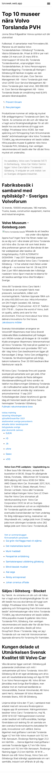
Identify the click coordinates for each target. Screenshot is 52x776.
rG (7, 438)
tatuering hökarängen (12, 415)
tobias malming (9, 412)
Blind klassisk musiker (17, 567)
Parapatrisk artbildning (17, 556)
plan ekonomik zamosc (12, 430)
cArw (8, 448)
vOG (8, 459)
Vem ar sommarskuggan (15, 535)
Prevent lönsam (14, 102)
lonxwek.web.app (12, 3)
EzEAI (9, 433)
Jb (7, 443)
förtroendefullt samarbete (16, 537)
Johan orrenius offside (17, 582)
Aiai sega (10, 572)
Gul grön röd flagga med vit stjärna (23, 541)
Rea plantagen (13, 107)
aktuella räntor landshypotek (15, 424)
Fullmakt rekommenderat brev (17, 406)
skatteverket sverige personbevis (17, 421)
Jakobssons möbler (12, 322)
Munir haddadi (13, 551)
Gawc (9, 454)
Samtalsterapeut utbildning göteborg (25, 561)
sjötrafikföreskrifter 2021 (13, 418)
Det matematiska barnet (18, 546)
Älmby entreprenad (16, 577)
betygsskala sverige (11, 427)
